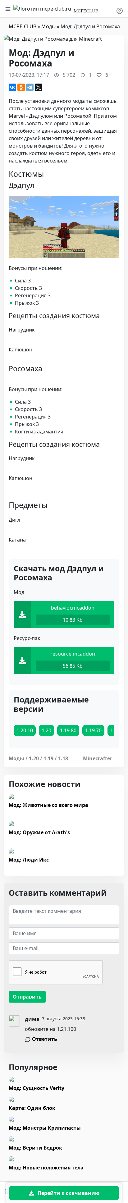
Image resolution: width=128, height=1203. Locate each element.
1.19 (48, 758)
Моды (48, 26)
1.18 (63, 758)
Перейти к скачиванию (67, 1193)
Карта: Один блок (32, 1108)
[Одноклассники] (21, 87)
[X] (38, 87)
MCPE (86, 10)
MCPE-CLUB (22, 26)
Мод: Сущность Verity (36, 1088)
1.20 (34, 758)
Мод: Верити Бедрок (35, 1147)
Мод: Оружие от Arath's (39, 832)
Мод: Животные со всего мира (48, 805)
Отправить (27, 996)
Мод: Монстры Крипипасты (45, 1127)
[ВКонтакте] (12, 87)
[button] (119, 9)
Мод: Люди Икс (29, 859)
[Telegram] (30, 87)
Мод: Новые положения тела (46, 1167)
